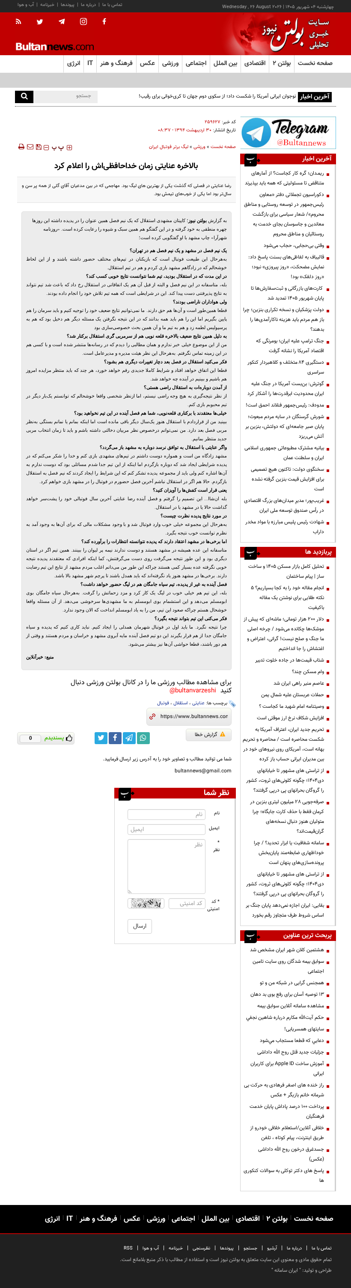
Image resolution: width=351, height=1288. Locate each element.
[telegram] (61, 22)
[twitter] (40, 22)
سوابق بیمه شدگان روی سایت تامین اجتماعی (288, 966)
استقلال (180, 703)
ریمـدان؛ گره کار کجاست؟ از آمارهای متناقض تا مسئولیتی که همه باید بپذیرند (284, 178)
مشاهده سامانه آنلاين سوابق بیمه (290, 1006)
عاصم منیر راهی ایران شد (299, 683)
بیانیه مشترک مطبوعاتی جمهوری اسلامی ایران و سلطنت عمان (284, 453)
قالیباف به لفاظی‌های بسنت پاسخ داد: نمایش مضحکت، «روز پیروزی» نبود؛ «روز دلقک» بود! (286, 267)
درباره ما (88, 5)
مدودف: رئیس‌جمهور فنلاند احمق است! (285, 405)
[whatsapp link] (143, 738)
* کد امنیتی (214, 905)
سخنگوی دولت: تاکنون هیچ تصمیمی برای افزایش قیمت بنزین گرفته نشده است (287, 479)
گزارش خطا (206, 735)
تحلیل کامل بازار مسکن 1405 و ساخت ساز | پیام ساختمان (286, 571)
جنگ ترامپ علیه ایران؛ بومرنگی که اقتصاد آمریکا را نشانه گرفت (290, 346)
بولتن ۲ (282, 63)
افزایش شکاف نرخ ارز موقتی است (290, 718)
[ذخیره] (39, 147)
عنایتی (198, 703)
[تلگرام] (288, 132)
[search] (24, 97)
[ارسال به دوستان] (30, 146)
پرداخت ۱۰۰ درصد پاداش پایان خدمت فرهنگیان (287, 1111)
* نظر (216, 846)
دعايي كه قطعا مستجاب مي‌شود (292, 1041)
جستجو (250, 1248)
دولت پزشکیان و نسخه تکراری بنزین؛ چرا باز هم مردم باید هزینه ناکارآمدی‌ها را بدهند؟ (283, 319)
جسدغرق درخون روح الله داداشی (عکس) (291, 1154)
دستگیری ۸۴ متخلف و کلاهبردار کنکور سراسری (285, 367)
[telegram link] (129, 738)
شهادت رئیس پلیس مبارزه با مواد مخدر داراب (284, 527)
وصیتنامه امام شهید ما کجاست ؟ (291, 706)
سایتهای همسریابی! (304, 1029)
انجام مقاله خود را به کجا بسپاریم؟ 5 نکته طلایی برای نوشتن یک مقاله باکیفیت (287, 597)
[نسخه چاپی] (20, 146)
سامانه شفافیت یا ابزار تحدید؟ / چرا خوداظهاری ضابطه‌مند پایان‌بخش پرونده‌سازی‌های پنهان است (289, 853)
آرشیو (272, 1248)
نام (217, 813)
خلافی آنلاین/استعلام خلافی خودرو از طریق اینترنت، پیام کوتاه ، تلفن (287, 1133)
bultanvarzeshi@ (193, 691)
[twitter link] (101, 738)
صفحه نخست (315, 63)
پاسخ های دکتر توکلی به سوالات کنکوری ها (284, 1175)
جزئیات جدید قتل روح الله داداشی (290, 1052)
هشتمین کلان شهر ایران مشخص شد (287, 950)
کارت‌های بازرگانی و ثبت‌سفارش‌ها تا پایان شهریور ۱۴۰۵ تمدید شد (287, 293)
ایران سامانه (286, 1270)
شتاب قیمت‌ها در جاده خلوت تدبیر (289, 660)
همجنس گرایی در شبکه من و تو (292, 983)
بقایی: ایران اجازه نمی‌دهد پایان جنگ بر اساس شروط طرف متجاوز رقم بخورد (285, 910)
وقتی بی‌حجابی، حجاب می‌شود (294, 245)
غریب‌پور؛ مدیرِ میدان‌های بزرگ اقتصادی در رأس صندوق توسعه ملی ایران (284, 505)
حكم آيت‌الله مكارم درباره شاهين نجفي (285, 1017)
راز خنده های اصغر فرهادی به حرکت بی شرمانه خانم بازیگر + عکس (284, 1090)
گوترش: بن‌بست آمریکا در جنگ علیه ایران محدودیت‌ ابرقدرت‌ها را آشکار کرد (285, 389)
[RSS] (21, 22)
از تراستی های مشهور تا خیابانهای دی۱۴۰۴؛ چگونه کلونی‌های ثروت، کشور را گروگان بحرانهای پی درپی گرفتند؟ (285, 780)
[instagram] (83, 22)
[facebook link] (115, 738)
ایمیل (214, 828)
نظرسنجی (201, 1248)
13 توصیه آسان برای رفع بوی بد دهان (287, 994)
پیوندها (67, 5)
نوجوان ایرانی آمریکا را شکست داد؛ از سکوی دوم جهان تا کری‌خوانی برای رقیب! (217, 96)
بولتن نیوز (197, 220)
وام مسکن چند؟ (308, 672)
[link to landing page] (293, 34)
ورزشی (199, 147)
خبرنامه (47, 5)
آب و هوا (26, 5)
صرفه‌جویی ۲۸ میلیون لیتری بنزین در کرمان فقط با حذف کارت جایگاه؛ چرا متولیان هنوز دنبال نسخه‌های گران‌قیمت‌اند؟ (287, 816)
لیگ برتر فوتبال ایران (168, 147)
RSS (128, 1248)
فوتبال (163, 703)
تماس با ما (112, 5)
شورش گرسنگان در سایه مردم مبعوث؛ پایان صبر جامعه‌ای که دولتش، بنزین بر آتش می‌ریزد (284, 426)
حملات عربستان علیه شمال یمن (292, 695)
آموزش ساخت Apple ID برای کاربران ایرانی (287, 1068)
